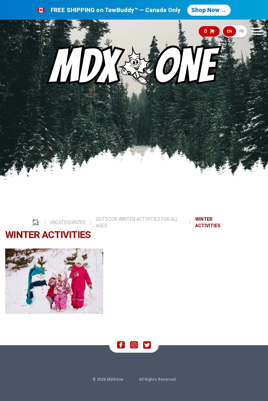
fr (241, 31)
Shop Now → (209, 10)
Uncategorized (68, 222)
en (229, 31)
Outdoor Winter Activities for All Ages (137, 222)
